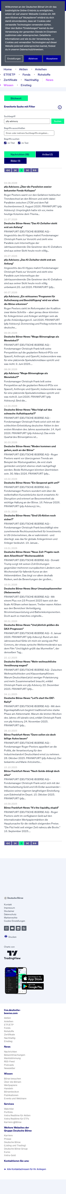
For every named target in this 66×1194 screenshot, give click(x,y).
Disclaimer (9, 911)
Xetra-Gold (10, 1155)
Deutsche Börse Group (16, 1148)
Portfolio (8, 1112)
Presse (7, 1138)
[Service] (60, 107)
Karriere (8, 1135)
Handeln (8, 1088)
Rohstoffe (44, 74)
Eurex (7, 1152)
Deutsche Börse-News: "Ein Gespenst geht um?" (31, 482)
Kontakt (8, 904)
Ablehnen (33, 58)
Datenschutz (10, 914)
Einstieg (26, 85)
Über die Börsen (12, 1081)
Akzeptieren (52, 58)
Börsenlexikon (11, 1091)
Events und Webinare (15, 1098)
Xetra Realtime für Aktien (17, 1115)
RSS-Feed (9, 1061)
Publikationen (11, 1095)
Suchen (57, 121)
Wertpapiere (10, 1085)
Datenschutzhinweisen (31, 49)
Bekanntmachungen (14, 1054)
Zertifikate (10, 80)
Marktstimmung (12, 1058)
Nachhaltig (31, 80)
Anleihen (41, 69)
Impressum (9, 907)
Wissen (8, 85)
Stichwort (16, 98)
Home (8, 69)
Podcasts (9, 1064)
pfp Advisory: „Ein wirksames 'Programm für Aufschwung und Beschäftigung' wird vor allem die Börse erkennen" (31, 300)
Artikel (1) (47, 154)
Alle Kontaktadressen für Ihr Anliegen (25, 1169)
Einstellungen (14, 58)
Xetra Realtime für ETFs (16, 1118)
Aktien (23, 69)
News (49, 80)
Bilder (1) (15, 160)
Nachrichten (10, 1051)
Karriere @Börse (12, 1122)
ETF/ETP (9, 74)
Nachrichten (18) (20, 154)
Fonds (26, 74)
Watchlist (9, 1108)
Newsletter (9, 1068)
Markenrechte (10, 917)
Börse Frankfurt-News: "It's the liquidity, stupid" (31, 807)
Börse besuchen (12, 1078)
